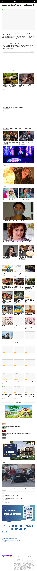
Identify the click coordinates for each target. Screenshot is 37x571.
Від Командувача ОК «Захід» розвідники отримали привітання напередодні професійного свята (18, 301)
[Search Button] (34, 1)
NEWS (15, 271)
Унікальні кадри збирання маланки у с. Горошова (6, 382)
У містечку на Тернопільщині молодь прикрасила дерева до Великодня (30, 354)
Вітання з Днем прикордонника (7, 339)
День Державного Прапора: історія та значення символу (6, 274)
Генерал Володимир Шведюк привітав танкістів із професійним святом (29, 287)
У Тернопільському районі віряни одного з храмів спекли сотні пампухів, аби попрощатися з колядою (30, 368)
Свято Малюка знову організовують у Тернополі (6, 326)
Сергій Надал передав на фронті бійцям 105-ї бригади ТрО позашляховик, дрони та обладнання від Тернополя (20, 437)
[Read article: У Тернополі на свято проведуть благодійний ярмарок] (30, 309)
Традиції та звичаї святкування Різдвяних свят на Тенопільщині (30, 382)
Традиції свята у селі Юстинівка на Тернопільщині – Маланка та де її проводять (19, 382)
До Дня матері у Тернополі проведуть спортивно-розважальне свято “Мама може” (29, 327)
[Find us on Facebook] (2, 558)
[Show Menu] (2, 1)
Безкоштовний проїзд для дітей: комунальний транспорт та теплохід (7, 354)
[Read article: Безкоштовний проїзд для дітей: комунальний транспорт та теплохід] (7, 349)
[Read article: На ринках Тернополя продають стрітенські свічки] (19, 362)
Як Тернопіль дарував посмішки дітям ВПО (7, 314)
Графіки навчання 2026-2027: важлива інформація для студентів (14, 498)
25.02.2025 (15, 315)
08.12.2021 (26, 399)
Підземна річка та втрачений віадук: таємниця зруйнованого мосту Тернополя (16, 492)
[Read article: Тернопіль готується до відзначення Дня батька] (30, 335)
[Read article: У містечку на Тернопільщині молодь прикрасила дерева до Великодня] (30, 349)
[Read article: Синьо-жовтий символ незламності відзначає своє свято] (30, 295)
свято (8, 48)
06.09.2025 (15, 303)
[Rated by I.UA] (9, 561)
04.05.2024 (26, 329)
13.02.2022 (15, 369)
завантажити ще (18, 402)
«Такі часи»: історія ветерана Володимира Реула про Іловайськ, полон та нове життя (18, 433)
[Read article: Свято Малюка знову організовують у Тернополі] (7, 321)
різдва (5, 48)
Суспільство (5, 271)
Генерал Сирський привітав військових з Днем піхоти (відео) (18, 326)
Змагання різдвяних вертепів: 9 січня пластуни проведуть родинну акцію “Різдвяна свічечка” (7, 396)
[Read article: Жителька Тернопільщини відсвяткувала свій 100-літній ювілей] (7, 362)
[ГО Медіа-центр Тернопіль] (5, 561)
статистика (11, 48)
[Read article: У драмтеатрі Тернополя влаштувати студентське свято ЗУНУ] (19, 281)
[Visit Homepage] (18, 1)
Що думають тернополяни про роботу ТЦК (11, 501)
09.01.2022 (26, 383)
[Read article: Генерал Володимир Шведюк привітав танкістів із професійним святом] (30, 281)
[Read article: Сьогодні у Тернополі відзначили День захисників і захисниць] (30, 268)
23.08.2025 (26, 302)
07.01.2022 (4, 398)
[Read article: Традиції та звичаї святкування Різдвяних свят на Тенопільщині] (30, 376)
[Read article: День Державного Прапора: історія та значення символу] (7, 268)
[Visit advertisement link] (18, 411)
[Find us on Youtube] (8, 558)
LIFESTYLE (4, 284)
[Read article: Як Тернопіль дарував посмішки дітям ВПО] (7, 309)
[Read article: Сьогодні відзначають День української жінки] (19, 309)
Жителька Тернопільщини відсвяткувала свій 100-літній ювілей (7, 368)
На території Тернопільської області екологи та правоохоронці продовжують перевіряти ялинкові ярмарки (18, 396)
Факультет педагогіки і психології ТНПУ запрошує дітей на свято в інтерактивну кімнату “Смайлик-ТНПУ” (19, 341)
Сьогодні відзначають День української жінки (18, 314)
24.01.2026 (15, 276)
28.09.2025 (15, 289)
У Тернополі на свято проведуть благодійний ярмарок (30, 314)
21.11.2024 (26, 315)
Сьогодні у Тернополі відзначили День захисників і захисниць (29, 274)
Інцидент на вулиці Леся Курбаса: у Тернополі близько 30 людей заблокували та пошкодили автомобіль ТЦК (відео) (17, 489)
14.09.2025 (26, 289)
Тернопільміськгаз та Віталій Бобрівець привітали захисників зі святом (7, 287)
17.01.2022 (4, 383)
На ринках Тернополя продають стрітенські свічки (19, 367)
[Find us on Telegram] (5, 558)
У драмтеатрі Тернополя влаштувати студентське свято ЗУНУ (18, 287)
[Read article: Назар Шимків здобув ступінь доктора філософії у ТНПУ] (4, 424)
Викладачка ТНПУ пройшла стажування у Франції (12, 495)
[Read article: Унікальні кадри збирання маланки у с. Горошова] (7, 376)
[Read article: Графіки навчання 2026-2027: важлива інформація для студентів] (4, 431)
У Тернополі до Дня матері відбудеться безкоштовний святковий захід (18, 354)
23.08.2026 (4, 275)
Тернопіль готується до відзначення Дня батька (28, 340)
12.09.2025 (4, 303)
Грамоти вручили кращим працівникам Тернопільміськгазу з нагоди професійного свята (6, 301)
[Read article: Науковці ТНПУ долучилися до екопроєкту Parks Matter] (4, 427)
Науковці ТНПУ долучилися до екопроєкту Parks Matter (14, 426)
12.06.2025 (4, 315)
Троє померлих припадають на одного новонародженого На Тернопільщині (18, 274)
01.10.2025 (26, 276)
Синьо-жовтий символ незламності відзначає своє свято (29, 300)
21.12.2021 (15, 398)
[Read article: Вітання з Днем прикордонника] (7, 335)
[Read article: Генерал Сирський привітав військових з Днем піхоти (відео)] (19, 321)
